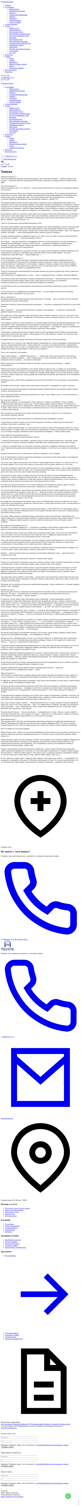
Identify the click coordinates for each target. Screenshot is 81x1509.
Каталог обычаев (11, 1242)
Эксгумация (13, 51)
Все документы (6, 1424)
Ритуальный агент (15, 39)
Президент (13, 19)
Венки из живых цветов (18, 64)
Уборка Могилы (15, 30)
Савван (12, 60)
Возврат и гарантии (52, 1424)
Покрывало (13, 62)
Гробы (11, 58)
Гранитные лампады (16, 68)
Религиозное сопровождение (19, 34)
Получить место (11, 70)
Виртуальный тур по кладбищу (12, 1496)
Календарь (9, 55)
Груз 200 (12, 53)
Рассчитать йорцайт (12, 1244)
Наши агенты (14, 9)
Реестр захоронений (12, 1226)
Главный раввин (15, 20)
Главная (8, 5)
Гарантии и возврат (12, 1335)
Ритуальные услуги (16, 32)
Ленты (11, 66)
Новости (12, 13)
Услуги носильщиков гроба (19, 36)
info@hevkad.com (9, 159)
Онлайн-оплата (10, 1337)
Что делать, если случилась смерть (17, 1208)
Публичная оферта (11, 1333)
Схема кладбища (11, 24)
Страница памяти (11, 1245)
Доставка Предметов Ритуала (19, 43)
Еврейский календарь (17, 11)
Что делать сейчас (20, 939)
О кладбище (9, 7)
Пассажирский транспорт (18, 41)
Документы (5, 1428)
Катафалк (12, 38)
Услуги (7, 26)
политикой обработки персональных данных (52, 1445)
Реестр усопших (15, 22)
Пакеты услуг (14, 28)
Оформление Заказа (16, 45)
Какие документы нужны (14, 1210)
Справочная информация (18, 15)
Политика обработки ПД (14, 1339)
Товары (7, 57)
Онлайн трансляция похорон (19, 49)
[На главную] (7, 950)
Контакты (8, 72)
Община (12, 17)
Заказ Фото (13, 47)
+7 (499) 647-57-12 (7, 77)
